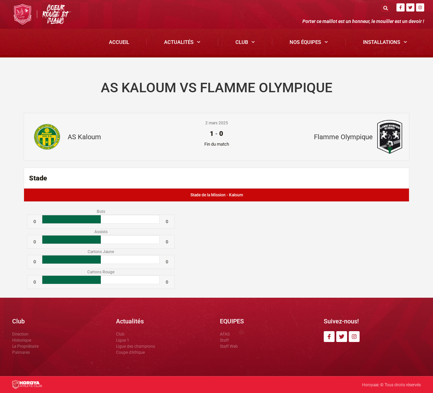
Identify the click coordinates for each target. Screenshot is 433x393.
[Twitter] (410, 7)
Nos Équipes (305, 42)
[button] (385, 8)
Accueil (119, 42)
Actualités (178, 42)
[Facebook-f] (400, 7)
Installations (381, 42)
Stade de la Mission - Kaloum (216, 195)
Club (241, 42)
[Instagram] (420, 7)
